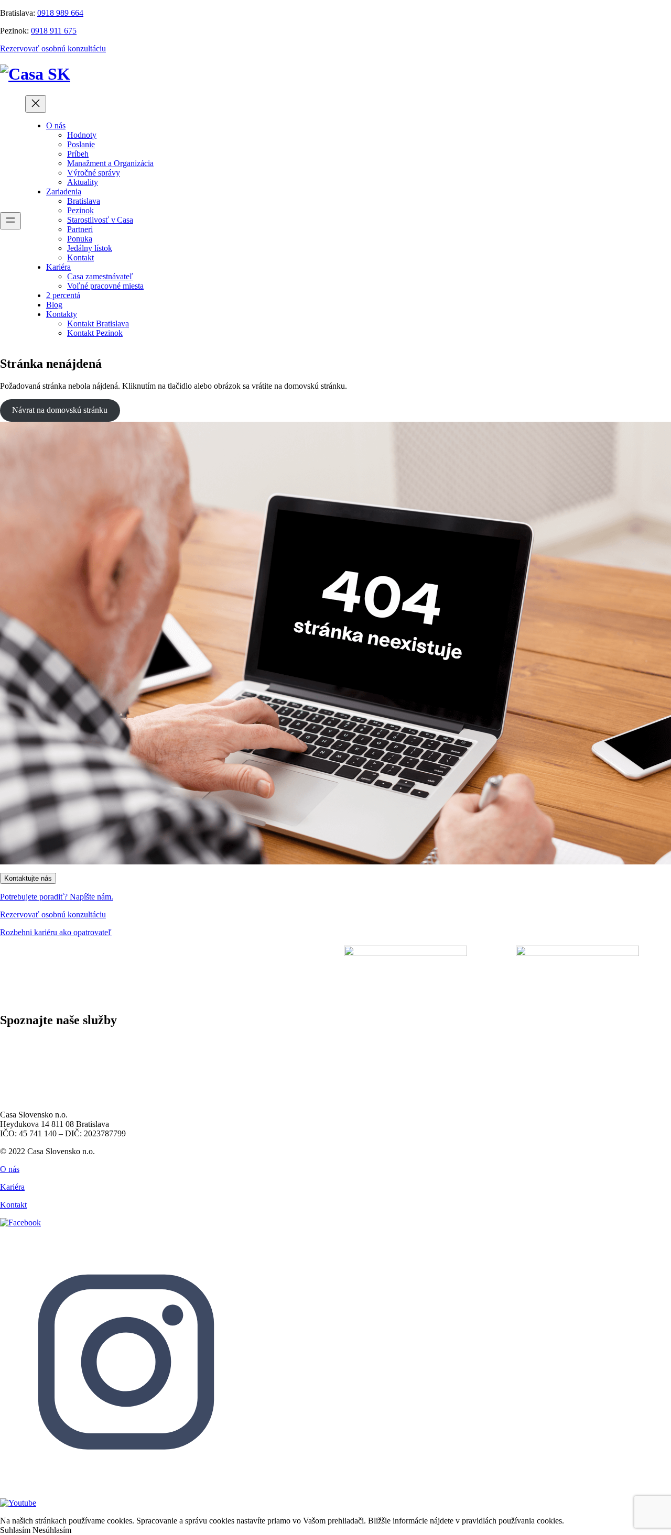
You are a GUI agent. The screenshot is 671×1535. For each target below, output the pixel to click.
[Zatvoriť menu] (35, 104)
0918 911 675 (54, 30)
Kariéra (12, 1186)
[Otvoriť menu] (10, 220)
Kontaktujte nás (28, 878)
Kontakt (13, 1204)
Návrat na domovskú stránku (59, 409)
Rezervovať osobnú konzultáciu (53, 48)
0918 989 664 (60, 12)
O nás (9, 1169)
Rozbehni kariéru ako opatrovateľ (56, 932)
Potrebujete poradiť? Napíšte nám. (56, 896)
